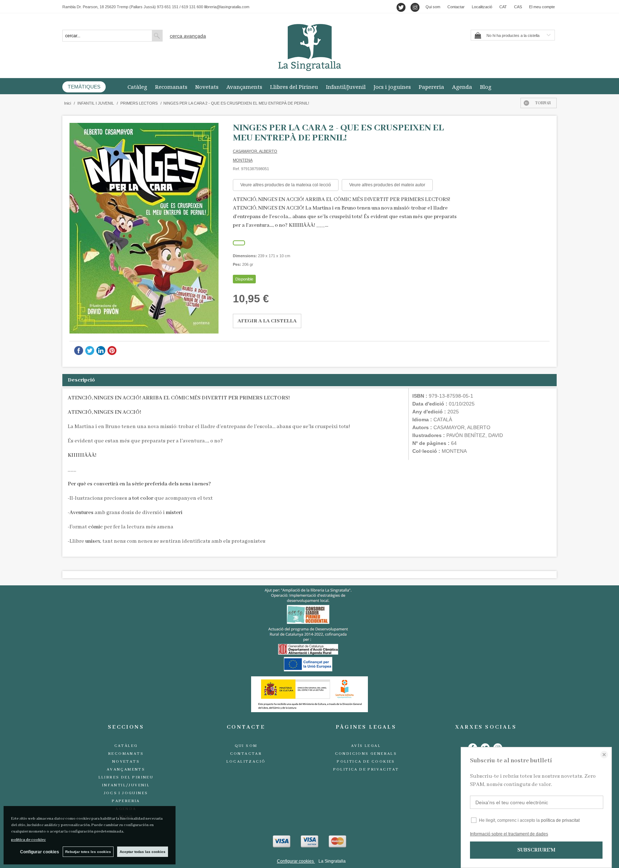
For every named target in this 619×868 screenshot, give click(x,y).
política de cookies (28, 839)
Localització (482, 7)
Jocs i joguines (392, 86)
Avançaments (244, 86)
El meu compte (542, 7)
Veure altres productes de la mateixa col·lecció (285, 184)
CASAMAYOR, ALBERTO (255, 151)
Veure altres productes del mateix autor (387, 184)
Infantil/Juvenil (346, 86)
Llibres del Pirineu (294, 86)
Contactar (456, 7)
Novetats (207, 86)
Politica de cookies (366, 761)
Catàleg (137, 86)
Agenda (462, 86)
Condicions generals (366, 753)
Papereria (431, 86)
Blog (485, 86)
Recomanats (171, 86)
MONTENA (243, 160)
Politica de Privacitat (366, 769)
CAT (503, 7)
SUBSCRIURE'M (536, 850)
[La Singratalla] (309, 47)
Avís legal (366, 745)
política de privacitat (560, 820)
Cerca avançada (188, 36)
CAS (518, 7)
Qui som (433, 7)
